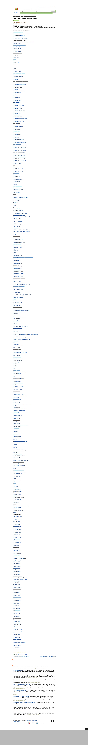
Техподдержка (29, 720)
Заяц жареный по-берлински (19, 690)
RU (54, 6)
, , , (21, 284)
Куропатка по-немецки (18, 670)
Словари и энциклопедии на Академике (30, 9)
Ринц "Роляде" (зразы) (18, 711)
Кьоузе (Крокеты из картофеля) (20, 705)
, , (19, 110)
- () (20, 38)
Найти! (53, 11)
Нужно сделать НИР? (22, 654)
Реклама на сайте (34, 720)
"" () (23, 41)
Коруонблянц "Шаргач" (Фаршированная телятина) (24, 702)
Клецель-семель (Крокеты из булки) (22, 656)
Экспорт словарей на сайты (17, 723)
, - (21, 33)
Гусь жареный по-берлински (19, 675)
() (19, 45)
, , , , (25, 334)
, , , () (21, 216)
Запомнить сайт (41, 6)
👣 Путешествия (17, 721)
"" (17, 51)
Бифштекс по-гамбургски (18, 679)
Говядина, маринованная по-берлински (21, 684)
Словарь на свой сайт (49, 6)
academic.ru (16, 12)
